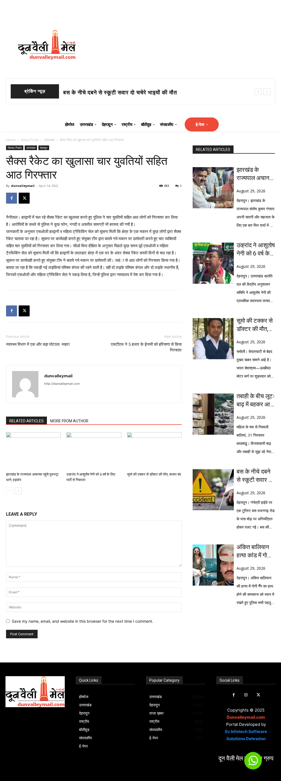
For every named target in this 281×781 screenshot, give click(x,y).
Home (11, 139)
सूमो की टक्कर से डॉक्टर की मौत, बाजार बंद (109, 92)
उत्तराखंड (49, 139)
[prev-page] (9, 490)
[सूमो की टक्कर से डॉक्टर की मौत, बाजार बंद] (154, 451)
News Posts (30, 139)
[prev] (258, 91)
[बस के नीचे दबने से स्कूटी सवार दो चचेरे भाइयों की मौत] (213, 489)
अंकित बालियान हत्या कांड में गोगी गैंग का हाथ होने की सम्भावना (254, 552)
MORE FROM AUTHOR (69, 421)
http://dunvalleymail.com (62, 384)
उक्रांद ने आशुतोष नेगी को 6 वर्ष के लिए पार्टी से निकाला (256, 250)
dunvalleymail (23, 186)
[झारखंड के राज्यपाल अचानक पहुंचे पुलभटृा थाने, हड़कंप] (33, 451)
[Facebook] (11, 198)
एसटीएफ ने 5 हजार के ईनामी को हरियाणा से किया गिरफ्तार (146, 347)
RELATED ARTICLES (26, 421)
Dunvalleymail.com (246, 717)
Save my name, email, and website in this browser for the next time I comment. (82, 621)
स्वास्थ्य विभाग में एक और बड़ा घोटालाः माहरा (37, 344)
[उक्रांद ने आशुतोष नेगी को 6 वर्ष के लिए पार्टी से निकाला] (93, 451)
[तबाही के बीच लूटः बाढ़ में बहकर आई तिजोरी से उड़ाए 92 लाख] (213, 414)
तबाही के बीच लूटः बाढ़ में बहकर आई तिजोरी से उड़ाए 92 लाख (256, 401)
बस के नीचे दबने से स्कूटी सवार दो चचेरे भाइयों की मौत (255, 476)
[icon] (253, 763)
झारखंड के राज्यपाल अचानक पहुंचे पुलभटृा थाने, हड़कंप (256, 174)
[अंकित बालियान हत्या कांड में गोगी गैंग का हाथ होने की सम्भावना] (213, 565)
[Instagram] (246, 695)
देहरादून (43, 148)
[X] (24, 198)
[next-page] (18, 490)
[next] (266, 91)
